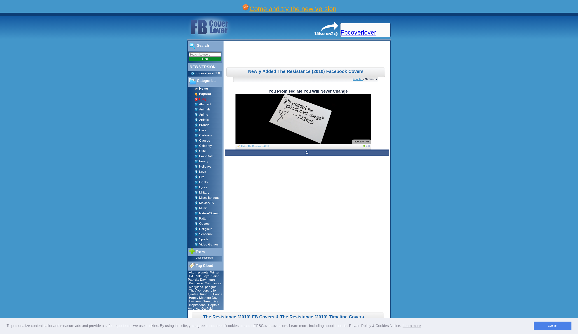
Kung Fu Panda (211, 294)
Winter (214, 272)
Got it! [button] (552, 326)
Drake (244, 146)
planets (203, 272)
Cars (202, 130)
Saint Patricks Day (203, 277)
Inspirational (197, 305)
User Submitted (204, 257)
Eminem (195, 301)
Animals (204, 109)
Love (202, 171)
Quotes (204, 223)
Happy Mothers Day (203, 297)
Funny (203, 161)
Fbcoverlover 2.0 (208, 73)
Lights (203, 182)
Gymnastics (213, 283)
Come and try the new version (292, 8)
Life (201, 177)
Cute (202, 151)
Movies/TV (206, 203)
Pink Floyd (202, 276)
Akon (192, 272)
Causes (204, 140)
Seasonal (205, 234)
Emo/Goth (206, 156)
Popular (358, 79)
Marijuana (196, 287)
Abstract (205, 104)
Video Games (209, 244)
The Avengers (199, 290)
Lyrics (203, 187)
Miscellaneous (209, 197)
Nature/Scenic (209, 213)
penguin (211, 287)
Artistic (204, 119)
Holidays (205, 166)
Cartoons (205, 135)
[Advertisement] (307, 55)
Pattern (204, 218)
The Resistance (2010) (258, 146)
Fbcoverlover (358, 32)
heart (211, 279)
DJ (191, 276)
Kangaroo (196, 283)
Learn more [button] (412, 326)
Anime (203, 114)
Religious (205, 229)
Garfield (207, 308)
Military (204, 192)
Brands (204, 125)
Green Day (210, 301)
